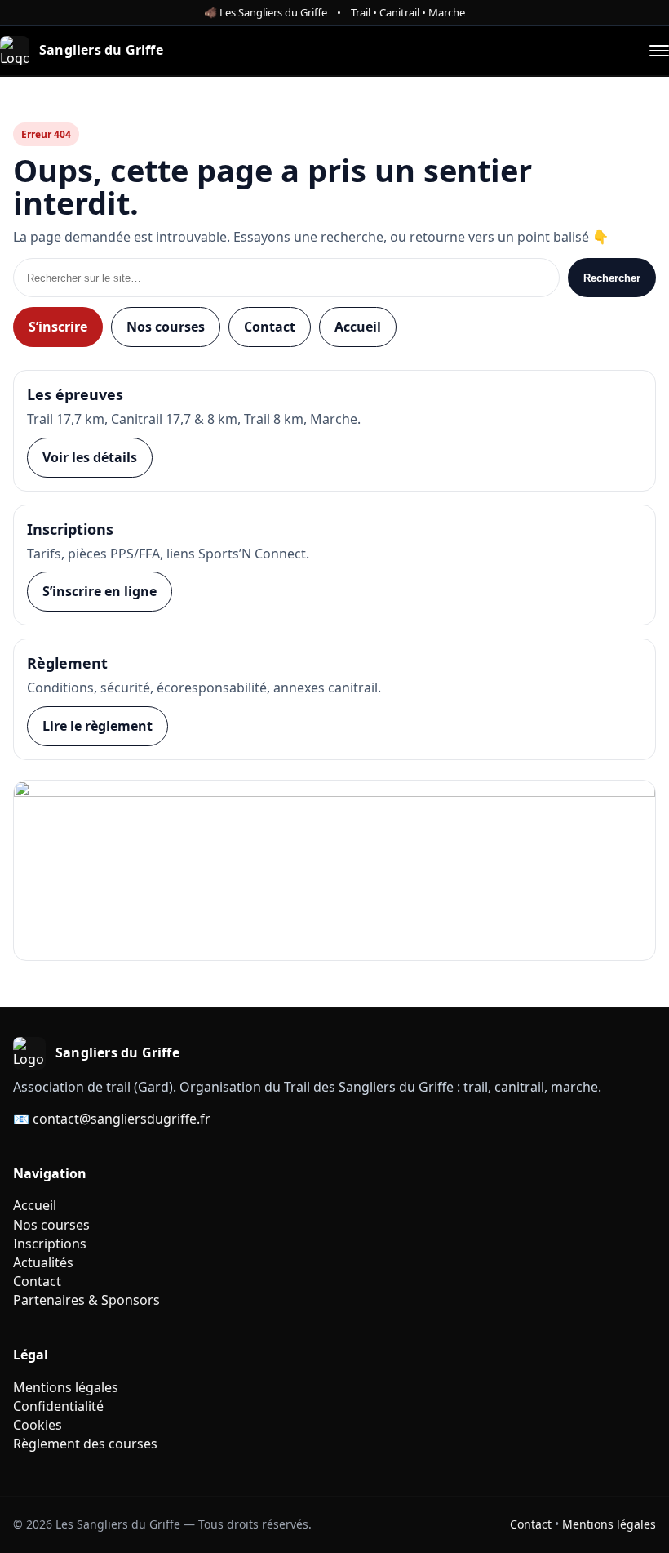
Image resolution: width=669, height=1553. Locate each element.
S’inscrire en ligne (99, 591)
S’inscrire (58, 327)
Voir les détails (89, 457)
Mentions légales (65, 1387)
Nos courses (165, 327)
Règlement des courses (85, 1444)
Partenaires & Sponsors (86, 1300)
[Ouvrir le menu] (659, 50)
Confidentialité (58, 1406)
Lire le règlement (97, 726)
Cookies (37, 1425)
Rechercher (611, 278)
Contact (269, 327)
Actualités (43, 1262)
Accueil (357, 327)
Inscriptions (49, 1244)
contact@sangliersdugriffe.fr (121, 1119)
